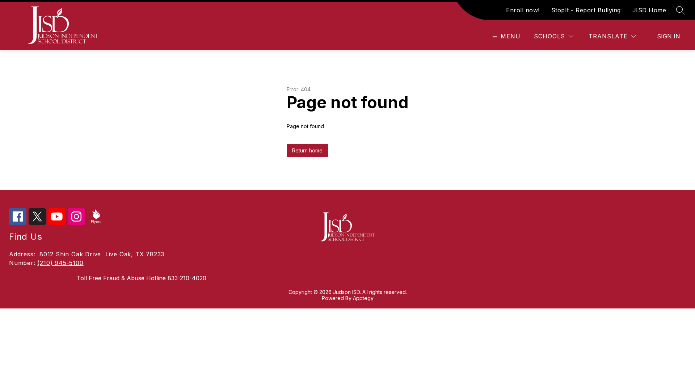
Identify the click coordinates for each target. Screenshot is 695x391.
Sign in (668, 36)
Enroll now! (523, 10)
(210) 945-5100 (60, 262)
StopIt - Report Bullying (586, 10)
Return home (307, 150)
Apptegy (363, 298)
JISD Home (649, 10)
